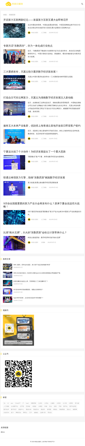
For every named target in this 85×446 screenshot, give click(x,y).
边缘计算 (43, 412)
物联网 (75, 409)
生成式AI (6, 412)
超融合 (36, 412)
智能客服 (62, 409)
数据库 (43, 409)
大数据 (34, 406)
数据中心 (21, 409)
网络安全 (18, 412)
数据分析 (28, 409)
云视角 (43, 242)
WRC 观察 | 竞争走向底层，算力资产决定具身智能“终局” (31, 265)
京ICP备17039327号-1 (48, 441)
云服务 (52, 403)
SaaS (27, 403)
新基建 (49, 409)
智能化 (55, 409)
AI (8, 403)
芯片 (30, 412)
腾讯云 (25, 412)
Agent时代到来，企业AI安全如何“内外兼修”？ (28, 298)
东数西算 (33, 403)
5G (4, 403)
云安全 (46, 403)
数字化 (65, 406)
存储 (45, 406)
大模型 (40, 406)
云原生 (40, 403)
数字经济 (13, 409)
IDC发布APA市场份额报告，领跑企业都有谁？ (28, 289)
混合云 (69, 409)
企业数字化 (14, 406)
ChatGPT (18, 403)
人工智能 (43, 32)
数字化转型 (73, 406)
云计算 (65, 403)
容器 (55, 406)
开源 (60, 406)
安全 (50, 406)
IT (23, 403)
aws (12, 403)
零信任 (50, 412)
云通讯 (71, 403)
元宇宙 (22, 406)
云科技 (59, 403)
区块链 (28, 406)
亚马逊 (77, 403)
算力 (12, 412)
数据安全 (36, 409)
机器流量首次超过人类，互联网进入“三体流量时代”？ (30, 281)
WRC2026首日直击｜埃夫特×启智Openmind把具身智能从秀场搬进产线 (36, 273)
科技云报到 (38, 441)
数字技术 (6, 409)
